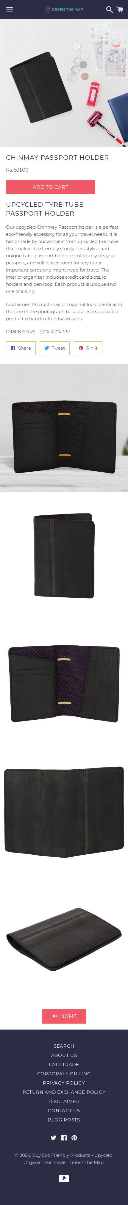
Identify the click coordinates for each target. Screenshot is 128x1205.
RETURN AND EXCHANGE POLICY (64, 1092)
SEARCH (64, 1046)
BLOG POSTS (64, 1120)
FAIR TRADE (64, 1064)
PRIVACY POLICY (64, 1083)
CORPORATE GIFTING (64, 1074)
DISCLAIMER (64, 1101)
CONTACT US (64, 1110)
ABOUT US (64, 1055)
